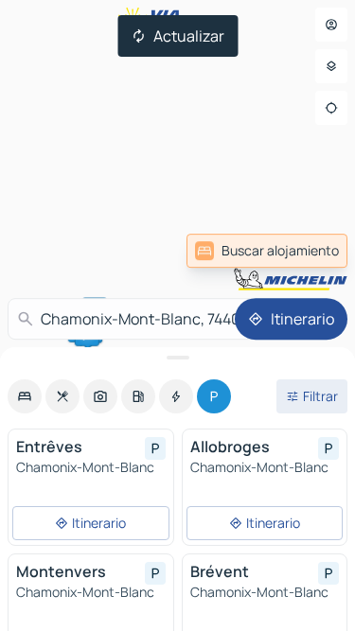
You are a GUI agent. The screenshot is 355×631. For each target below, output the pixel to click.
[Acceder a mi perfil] (331, 25)
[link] (266, 251)
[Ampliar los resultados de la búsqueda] (177, 357)
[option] (25, 396)
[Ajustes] (331, 66)
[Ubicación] (331, 108)
